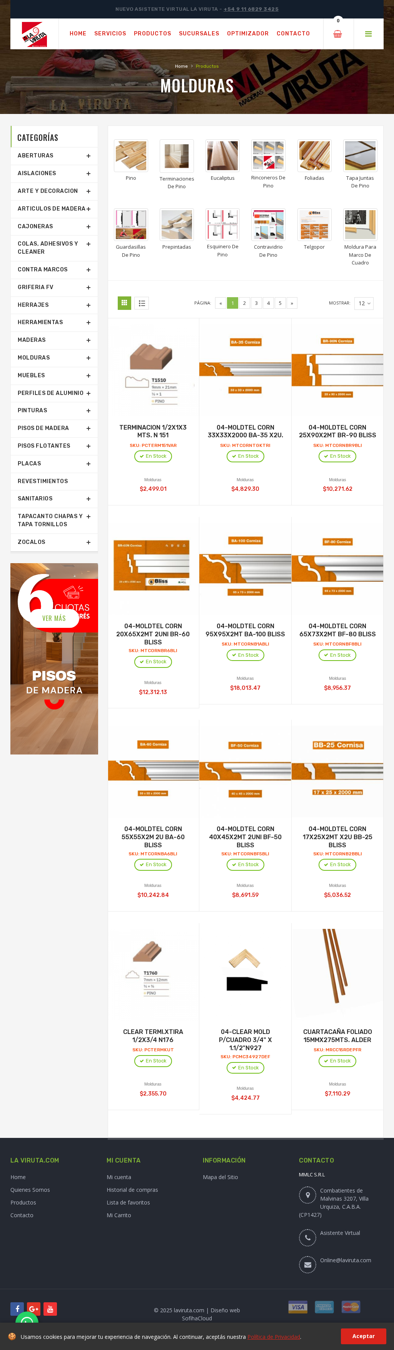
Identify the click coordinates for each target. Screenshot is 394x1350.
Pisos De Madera (43, 428)
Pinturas (32, 410)
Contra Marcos (43, 269)
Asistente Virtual (340, 1232)
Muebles (31, 375)
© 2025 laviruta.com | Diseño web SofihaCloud (197, 1314)
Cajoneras (35, 226)
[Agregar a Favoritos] (161, 367)
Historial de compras (132, 1189)
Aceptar (363, 1336)
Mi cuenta (119, 1177)
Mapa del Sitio (220, 1177)
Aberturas (35, 155)
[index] (34, 34)
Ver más (54, 618)
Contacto (21, 1215)
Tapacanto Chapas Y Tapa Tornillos (50, 520)
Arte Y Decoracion (48, 191)
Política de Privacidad (273, 1336)
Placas (29, 463)
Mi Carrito (119, 1215)
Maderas (32, 340)
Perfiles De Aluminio (50, 393)
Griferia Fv (35, 287)
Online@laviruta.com (345, 1260)
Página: (202, 303)
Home (181, 66)
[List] (141, 303)
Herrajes (33, 305)
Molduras (34, 358)
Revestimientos (43, 481)
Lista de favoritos (128, 1202)
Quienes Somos (30, 1189)
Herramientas (40, 322)
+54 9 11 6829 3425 (251, 9)
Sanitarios (35, 498)
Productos (23, 1202)
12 (362, 303)
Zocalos (31, 542)
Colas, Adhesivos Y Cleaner (48, 248)
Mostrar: (340, 303)
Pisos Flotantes (44, 446)
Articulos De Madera (52, 209)
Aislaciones (37, 173)
